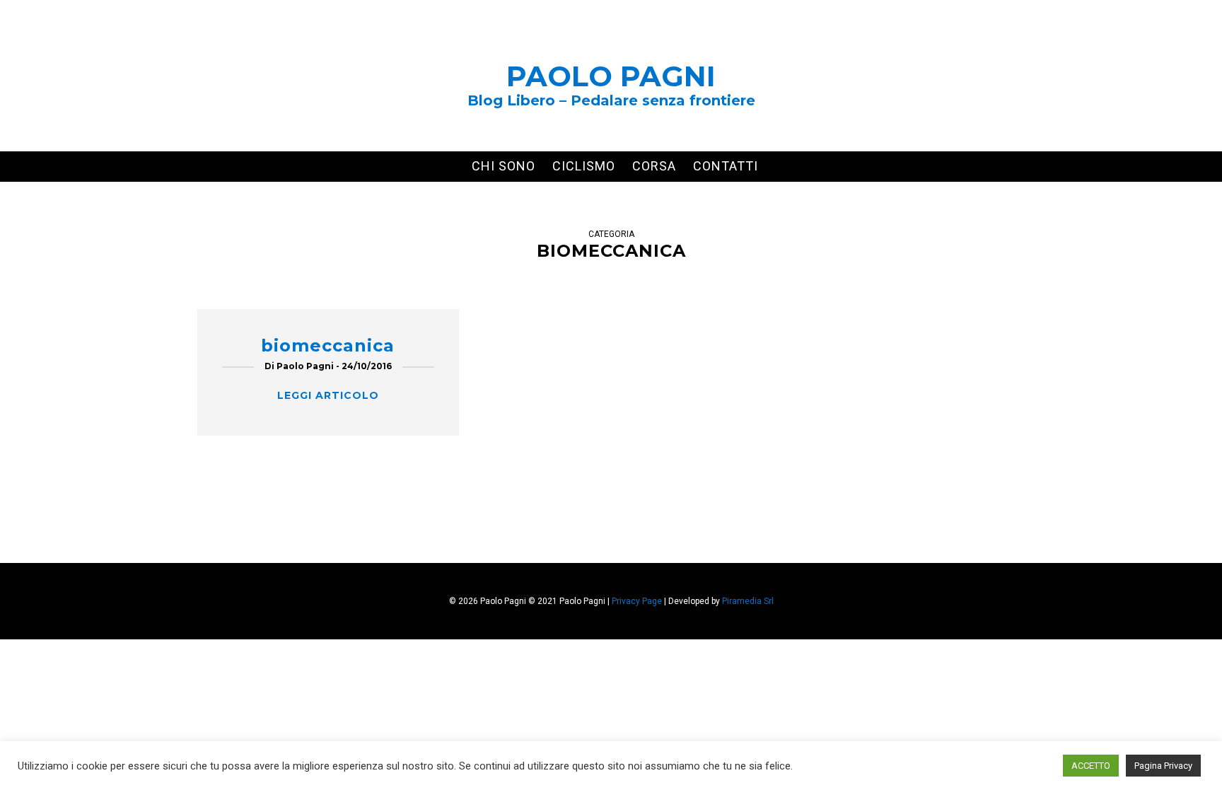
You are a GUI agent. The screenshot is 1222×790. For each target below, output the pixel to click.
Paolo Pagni (611, 76)
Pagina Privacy (1163, 765)
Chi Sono (503, 165)
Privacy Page (637, 601)
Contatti (725, 165)
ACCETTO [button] (1090, 765)
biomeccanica (328, 345)
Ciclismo (583, 165)
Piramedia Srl (748, 601)
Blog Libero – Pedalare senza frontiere (611, 100)
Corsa (654, 165)
